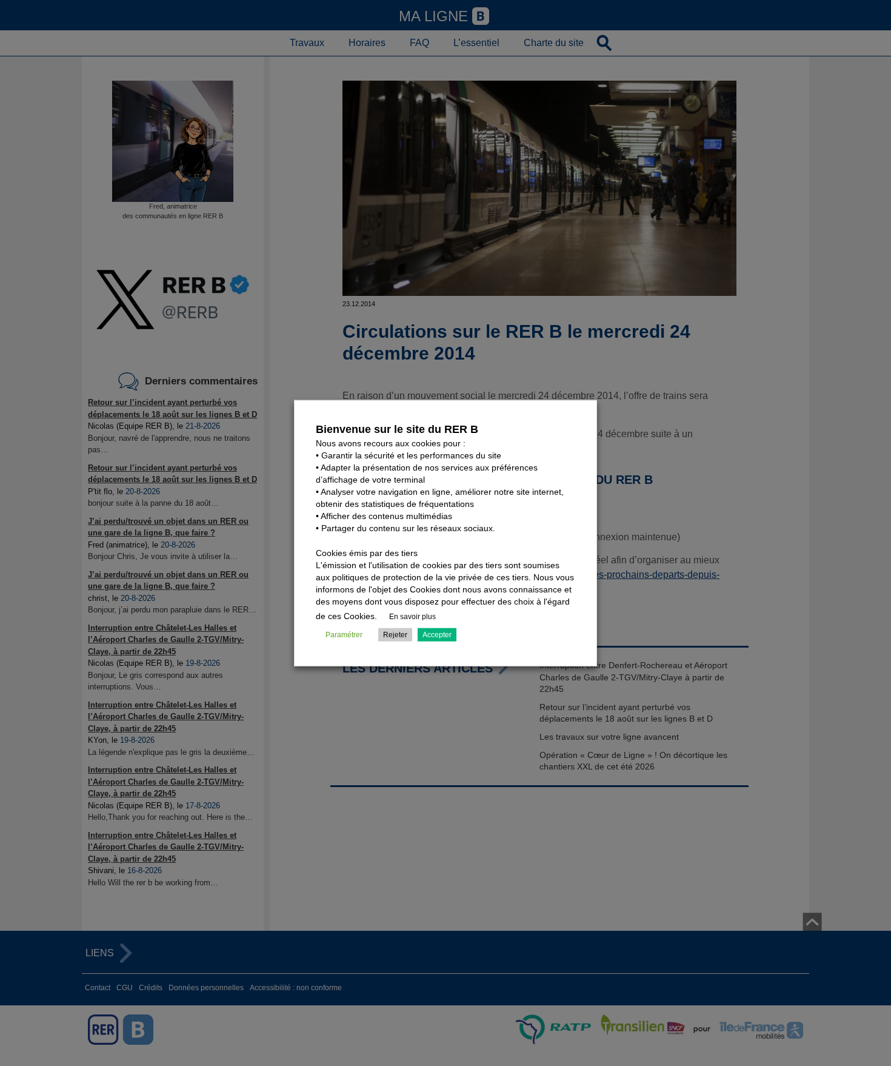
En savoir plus (412, 616)
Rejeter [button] (395, 634)
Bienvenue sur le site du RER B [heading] (397, 429)
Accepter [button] (437, 634)
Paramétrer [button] (343, 634)
